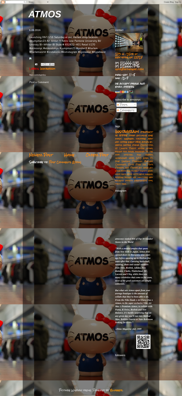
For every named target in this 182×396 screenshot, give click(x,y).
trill (118, 184)
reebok (149, 154)
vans (124, 184)
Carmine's (120, 164)
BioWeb (148, 161)
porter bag (132, 154)
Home (69, 155)
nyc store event (125, 141)
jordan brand (123, 177)
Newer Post (41, 155)
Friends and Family (126, 167)
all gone (143, 167)
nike (150, 135)
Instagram (47, 68)
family (143, 171)
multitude (142, 177)
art (150, 138)
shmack (129, 180)
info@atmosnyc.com (129, 69)
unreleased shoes (124, 158)
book (123, 171)
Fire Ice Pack (144, 164)
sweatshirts (140, 180)
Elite (131, 164)
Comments (126, 110)
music (118, 138)
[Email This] (42, 64)
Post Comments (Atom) (65, 162)
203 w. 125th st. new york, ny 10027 (129, 55)
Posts (123, 104)
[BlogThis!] (45, 64)
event (136, 171)
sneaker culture (135, 138)
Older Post (97, 155)
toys (150, 180)
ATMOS (44, 14)
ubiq (138, 141)
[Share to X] (47, 64)
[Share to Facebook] (50, 64)
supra (127, 145)
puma (135, 145)
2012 (138, 158)
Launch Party (127, 148)
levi (134, 177)
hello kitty (132, 174)
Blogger (116, 390)
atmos (145, 141)
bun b (130, 171)
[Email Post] (36, 64)
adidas (141, 148)
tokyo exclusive (138, 135)
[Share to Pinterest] (53, 64)
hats (123, 174)
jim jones (128, 151)
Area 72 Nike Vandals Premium (134, 159)
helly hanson (146, 174)
